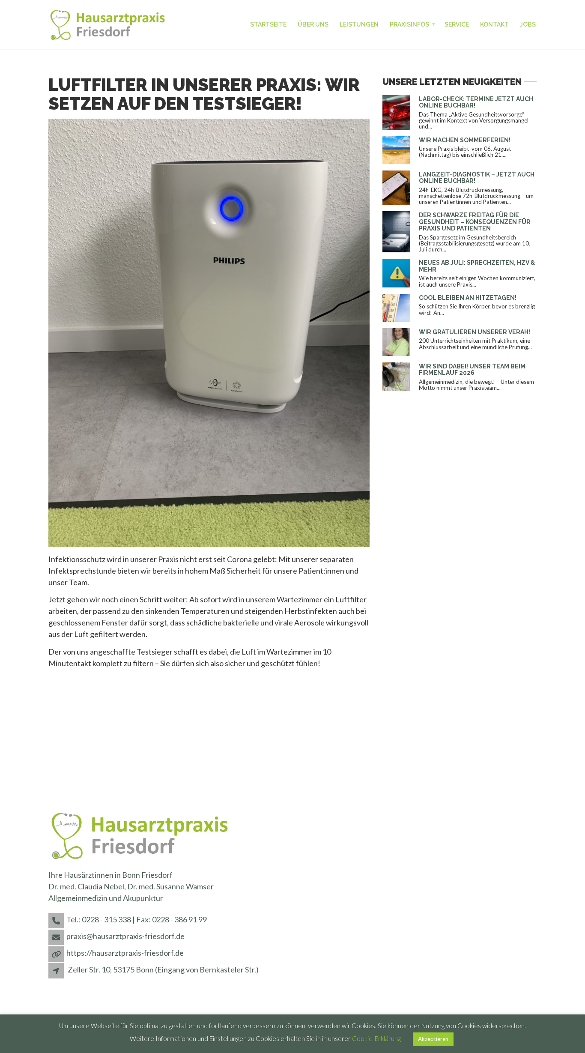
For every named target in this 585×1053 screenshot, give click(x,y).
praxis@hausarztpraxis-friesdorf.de (125, 936)
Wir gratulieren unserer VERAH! (474, 332)
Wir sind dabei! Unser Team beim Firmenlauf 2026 (472, 369)
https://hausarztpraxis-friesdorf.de (125, 952)
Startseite (268, 24)
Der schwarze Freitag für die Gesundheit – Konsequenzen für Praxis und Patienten (475, 222)
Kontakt (494, 24)
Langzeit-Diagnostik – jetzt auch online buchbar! (476, 177)
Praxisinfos (409, 24)
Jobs (528, 24)
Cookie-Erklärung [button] (376, 1038)
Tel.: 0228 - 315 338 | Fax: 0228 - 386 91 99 (136, 919)
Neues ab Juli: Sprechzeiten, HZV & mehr (477, 265)
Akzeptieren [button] (433, 1038)
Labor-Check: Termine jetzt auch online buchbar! (476, 102)
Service (457, 24)
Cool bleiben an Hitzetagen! (467, 297)
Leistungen (359, 24)
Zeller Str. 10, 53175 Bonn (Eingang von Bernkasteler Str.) (163, 969)
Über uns (313, 24)
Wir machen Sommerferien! (464, 140)
